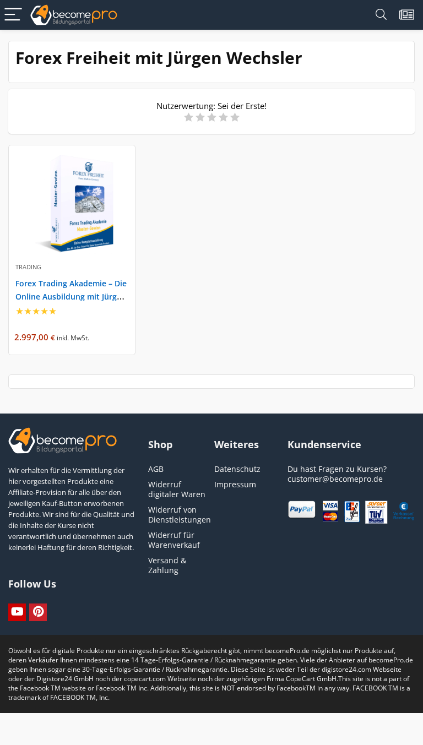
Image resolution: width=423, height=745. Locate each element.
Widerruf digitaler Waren (176, 489)
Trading (28, 267)
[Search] (381, 15)
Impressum (235, 484)
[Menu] (13, 15)
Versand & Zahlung (167, 565)
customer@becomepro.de (335, 479)
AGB (156, 469)
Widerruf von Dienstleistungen (179, 514)
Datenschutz (237, 469)
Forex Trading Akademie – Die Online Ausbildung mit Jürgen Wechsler (71, 296)
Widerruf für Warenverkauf (174, 540)
